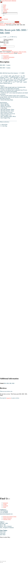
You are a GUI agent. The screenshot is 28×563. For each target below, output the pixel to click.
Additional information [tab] (8, 57)
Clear (5, 44)
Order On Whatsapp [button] (7, 50)
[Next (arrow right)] (2, 562)
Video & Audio (8, 23)
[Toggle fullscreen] (2, 561)
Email (4, 507)
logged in (8, 398)
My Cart (5, 12)
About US (5, 9)
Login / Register (4, 19)
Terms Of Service (7, 518)
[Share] (3, 561)
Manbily (20, 53)
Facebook (5, 505)
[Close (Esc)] (5, 561)
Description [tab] (6, 55)
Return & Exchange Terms (9, 516)
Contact (5, 10)
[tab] (1, 2)
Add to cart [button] (15, 433)
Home (4, 5)
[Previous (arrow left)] (0, 562)
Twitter (5, 504)
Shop (4, 6)
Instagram (5, 503)
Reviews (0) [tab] (6, 58)
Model (1, 42)
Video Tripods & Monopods (7, 53)
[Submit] (3, 15)
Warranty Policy (7, 519)
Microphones (14, 51)
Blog (4, 7)
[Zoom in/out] (0, 561)
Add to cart (3, 48)
